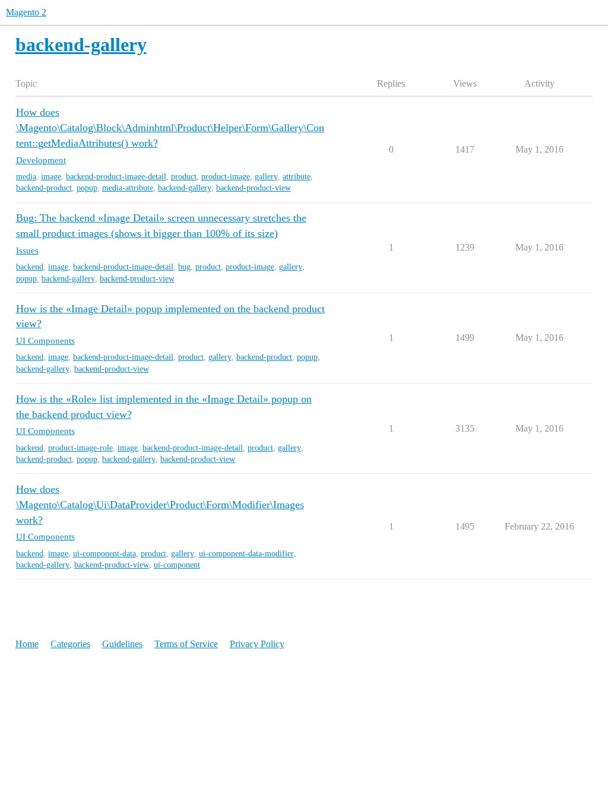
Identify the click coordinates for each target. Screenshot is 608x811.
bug (184, 266)
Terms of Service (186, 644)
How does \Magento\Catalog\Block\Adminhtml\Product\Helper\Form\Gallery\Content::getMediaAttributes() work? (170, 127)
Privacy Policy (257, 644)
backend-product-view (253, 187)
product (184, 176)
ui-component (177, 564)
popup (87, 187)
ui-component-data (104, 553)
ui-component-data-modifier (246, 553)
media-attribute (127, 187)
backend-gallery (184, 187)
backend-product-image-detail (116, 176)
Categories (70, 644)
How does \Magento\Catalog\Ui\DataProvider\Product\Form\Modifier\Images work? (160, 504)
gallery (266, 176)
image (51, 176)
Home (27, 644)
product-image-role (80, 447)
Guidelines (122, 644)
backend (29, 266)
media (26, 176)
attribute (297, 176)
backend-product (44, 187)
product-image (225, 176)
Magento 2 (26, 12)
